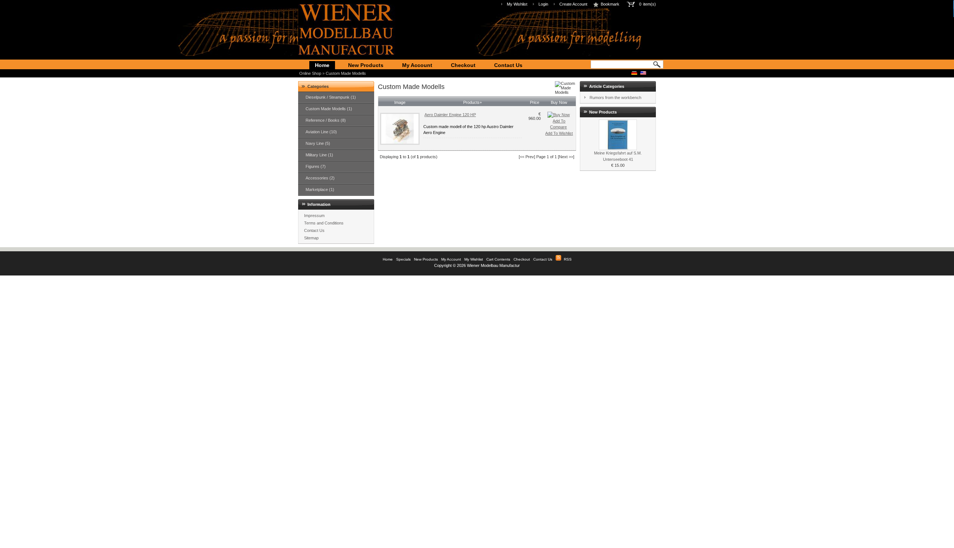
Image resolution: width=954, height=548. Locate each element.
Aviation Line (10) (321, 132)
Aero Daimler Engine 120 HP (450, 114)
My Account (417, 65)
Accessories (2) (320, 178)
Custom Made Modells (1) (329, 108)
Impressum (314, 215)
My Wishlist (517, 4)
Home (322, 65)
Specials (403, 259)
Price (534, 102)
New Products (365, 65)
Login (543, 4)
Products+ (472, 102)
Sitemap (311, 238)
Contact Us (508, 65)
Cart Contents (498, 259)
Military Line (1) (319, 155)
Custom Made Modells (346, 73)
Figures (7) (316, 166)
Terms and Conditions (324, 223)
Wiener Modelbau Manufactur (493, 265)
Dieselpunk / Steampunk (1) (331, 97)
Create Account (573, 4)
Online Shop (310, 73)
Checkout (463, 65)
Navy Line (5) (318, 143)
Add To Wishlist (559, 133)
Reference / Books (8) (326, 120)
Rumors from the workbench (615, 97)
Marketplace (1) (320, 189)
